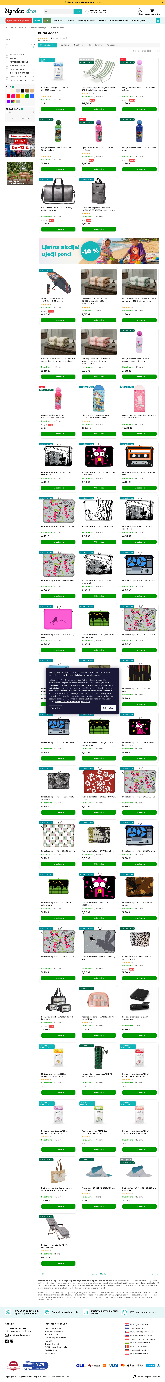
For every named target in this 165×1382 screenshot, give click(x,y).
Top (44, 1274)
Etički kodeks (51, 1350)
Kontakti (49, 1341)
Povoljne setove (22, 62)
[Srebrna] (18, 101)
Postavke (55, 708)
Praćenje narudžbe (53, 1328)
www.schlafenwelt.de (139, 1350)
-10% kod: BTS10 (22, 77)
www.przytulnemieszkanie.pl (142, 1339)
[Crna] (22, 91)
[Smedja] (27, 91)
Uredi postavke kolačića (61, 1377)
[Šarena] (13, 101)
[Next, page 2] (153, 1274)
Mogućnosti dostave (54, 1332)
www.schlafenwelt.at (139, 1354)
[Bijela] (8, 91)
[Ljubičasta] (8, 101)
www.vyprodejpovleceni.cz (141, 1332)
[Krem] (13, 91)
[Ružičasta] (13, 96)
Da (21, 112)
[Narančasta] (18, 96)
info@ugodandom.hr (20, 1335)
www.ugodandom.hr (139, 1324)
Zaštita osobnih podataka (56, 1347)
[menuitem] (18, 20)
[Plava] (32, 96)
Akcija (22, 58)
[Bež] (32, 91)
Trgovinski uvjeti (52, 1344)
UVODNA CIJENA (22, 66)
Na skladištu (17, 55)
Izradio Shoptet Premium (148, 1377)
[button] (66, 38)
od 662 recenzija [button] (59, 38)
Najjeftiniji (64, 45)
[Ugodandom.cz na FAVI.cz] (13, 1365)
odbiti (59, 699)
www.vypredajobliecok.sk (141, 1335)
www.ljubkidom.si (137, 1328)
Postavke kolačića (67, 696)
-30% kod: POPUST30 (22, 73)
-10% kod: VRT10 (22, 80)
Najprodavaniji (95, 45)
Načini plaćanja (51, 1335)
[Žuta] (22, 96)
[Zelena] (27, 96)
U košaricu (59, 109)
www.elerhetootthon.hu (140, 1343)
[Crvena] (8, 96)
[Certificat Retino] (35, 1365)
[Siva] (18, 91)
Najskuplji (78, 45)
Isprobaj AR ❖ (22, 69)
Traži (77, 11)
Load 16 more (99, 1274)
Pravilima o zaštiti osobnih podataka (72, 701)
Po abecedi (112, 45)
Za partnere (50, 1353)
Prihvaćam (108, 708)
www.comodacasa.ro (139, 1346)
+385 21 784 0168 (18, 1328)
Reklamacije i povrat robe (56, 1338)
